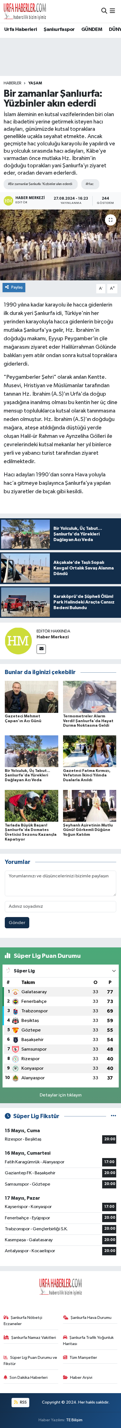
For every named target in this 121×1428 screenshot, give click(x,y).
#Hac (90, 184)
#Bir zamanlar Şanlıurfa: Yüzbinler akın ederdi (40, 184)
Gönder (17, 922)
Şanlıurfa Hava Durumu (91, 1318)
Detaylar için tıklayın (61, 1095)
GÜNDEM (91, 29)
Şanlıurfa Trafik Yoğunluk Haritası (88, 1340)
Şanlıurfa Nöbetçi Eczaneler (23, 1321)
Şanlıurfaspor (59, 29)
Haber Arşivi (81, 1377)
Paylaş (17, 287)
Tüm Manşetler (83, 1357)
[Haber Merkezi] (18, 640)
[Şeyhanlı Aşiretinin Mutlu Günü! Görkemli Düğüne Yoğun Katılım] (89, 805)
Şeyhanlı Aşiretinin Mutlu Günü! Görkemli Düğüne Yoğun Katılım (88, 830)
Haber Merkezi (53, 637)
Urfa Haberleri (20, 29)
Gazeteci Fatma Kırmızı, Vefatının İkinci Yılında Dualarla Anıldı (87, 775)
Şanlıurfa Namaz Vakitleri (33, 1337)
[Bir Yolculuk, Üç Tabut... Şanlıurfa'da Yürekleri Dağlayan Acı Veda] (31, 751)
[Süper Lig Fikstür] (113, 1116)
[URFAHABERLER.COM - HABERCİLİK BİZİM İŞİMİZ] (25, 11)
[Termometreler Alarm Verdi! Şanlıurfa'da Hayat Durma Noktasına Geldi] (89, 696)
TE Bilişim (74, 1420)
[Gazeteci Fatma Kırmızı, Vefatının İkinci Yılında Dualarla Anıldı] (89, 751)
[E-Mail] (41, 649)
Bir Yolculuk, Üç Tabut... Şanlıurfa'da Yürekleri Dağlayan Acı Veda (27, 775)
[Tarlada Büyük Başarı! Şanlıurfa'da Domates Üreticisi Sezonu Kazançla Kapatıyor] (31, 805)
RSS (23, 1402)
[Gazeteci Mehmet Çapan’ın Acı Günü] (31, 696)
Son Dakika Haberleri (29, 1377)
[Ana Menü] (112, 11)
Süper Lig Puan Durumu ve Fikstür (30, 1360)
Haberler (12, 83)
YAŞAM (35, 83)
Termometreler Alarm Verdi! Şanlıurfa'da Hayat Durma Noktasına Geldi (88, 721)
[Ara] (104, 11)
